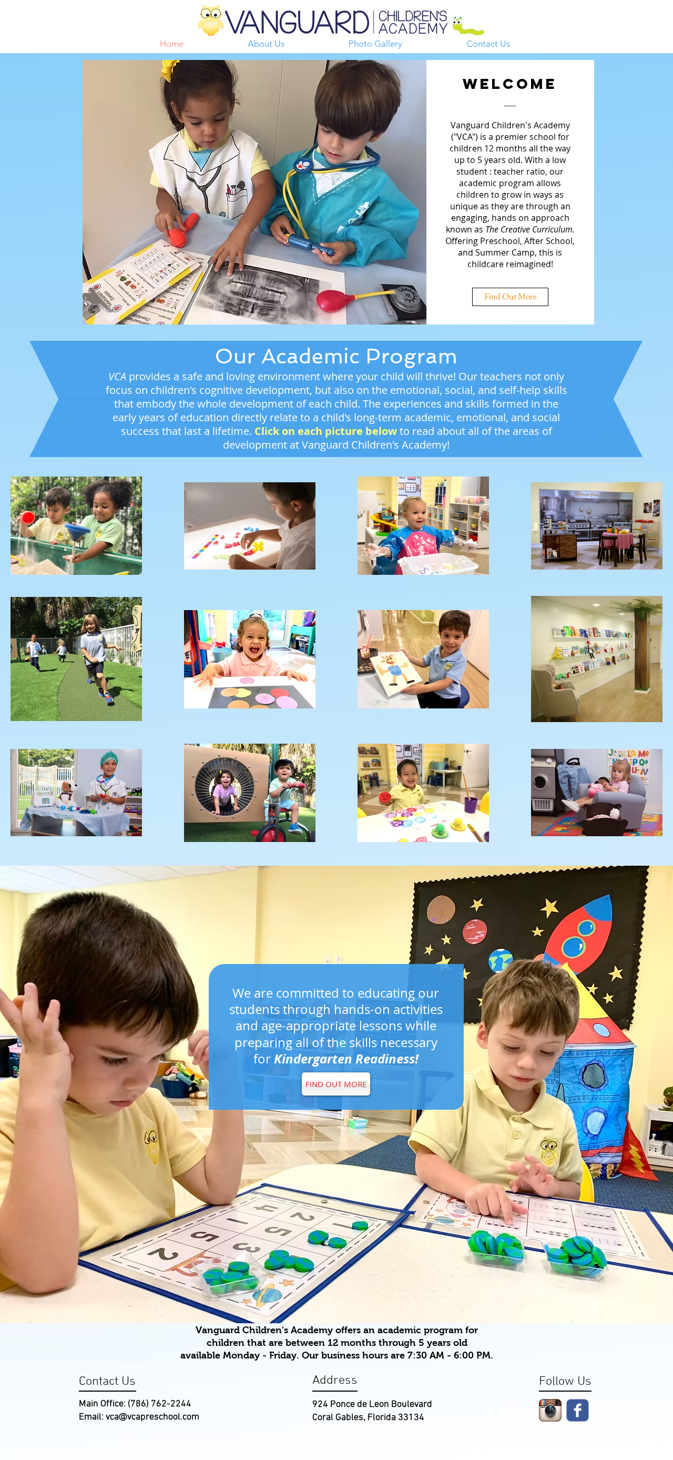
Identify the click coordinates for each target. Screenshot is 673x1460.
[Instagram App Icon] (550, 1410)
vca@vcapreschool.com (152, 1417)
